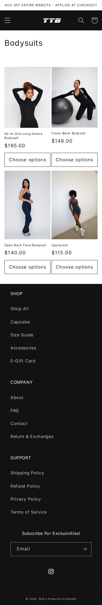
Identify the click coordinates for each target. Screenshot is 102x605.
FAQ (14, 410)
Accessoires (23, 347)
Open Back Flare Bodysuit (25, 245)
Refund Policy (25, 486)
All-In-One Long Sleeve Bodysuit (23, 136)
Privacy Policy (25, 499)
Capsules (20, 321)
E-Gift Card (23, 360)
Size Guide (21, 334)
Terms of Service (28, 512)
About (16, 397)
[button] (7, 20)
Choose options (27, 159)
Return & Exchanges (31, 436)
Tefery (42, 598)
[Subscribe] (84, 549)
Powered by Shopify (62, 598)
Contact (19, 423)
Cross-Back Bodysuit (69, 133)
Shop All (19, 308)
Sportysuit (60, 245)
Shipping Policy (27, 472)
